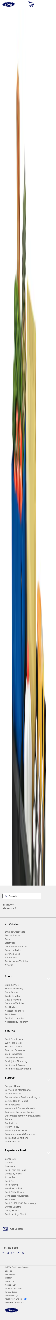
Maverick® (9, 908)
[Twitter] (8, 1253)
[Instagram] (18, 1253)
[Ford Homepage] (11, 1312)
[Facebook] (3, 1253)
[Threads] (22, 1253)
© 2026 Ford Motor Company (17, 1267)
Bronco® (8, 904)
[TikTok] (3, 1256)
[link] (8, 1271)
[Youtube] (13, 1253)
